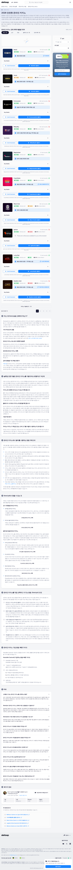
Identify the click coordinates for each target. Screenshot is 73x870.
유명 (18, 32)
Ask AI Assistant (11, 65)
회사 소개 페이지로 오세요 (35, 338)
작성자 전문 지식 (23, 795)
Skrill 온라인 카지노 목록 (27, 573)
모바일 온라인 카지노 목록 (27, 517)
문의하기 (16, 2)
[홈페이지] (5, 2)
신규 (12, 32)
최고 (5, 32)
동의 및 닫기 (58, 866)
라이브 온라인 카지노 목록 (27, 527)
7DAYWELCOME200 (44, 287)
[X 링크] (66, 843)
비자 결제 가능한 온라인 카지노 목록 (27, 551)
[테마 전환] (70, 2)
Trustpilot (67, 858)
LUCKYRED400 (45, 261)
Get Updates (63, 74)
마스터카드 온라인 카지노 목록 (27, 563)
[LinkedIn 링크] (70, 843)
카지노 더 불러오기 (26, 306)
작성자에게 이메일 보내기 (42, 792)
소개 (12, 2)
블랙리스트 (26, 32)
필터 (63, 38)
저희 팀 (5, 363)
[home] (2, 9)
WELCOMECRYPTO (44, 184)
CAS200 (47, 55)
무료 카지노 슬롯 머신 (10, 483)
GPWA (16, 858)
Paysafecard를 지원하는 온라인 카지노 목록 (27, 585)
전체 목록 (37, 32)
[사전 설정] (62, 48)
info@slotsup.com (13, 855)
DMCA (23, 858)
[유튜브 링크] (63, 843)
